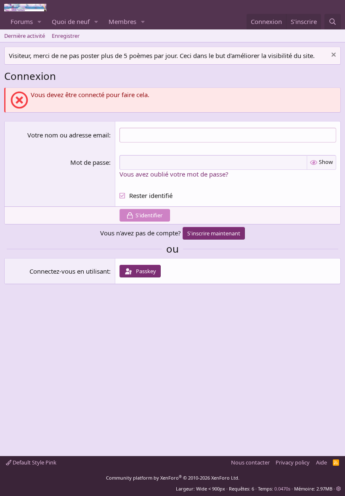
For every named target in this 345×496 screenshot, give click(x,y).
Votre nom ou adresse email (68, 135)
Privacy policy (293, 462)
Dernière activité (24, 36)
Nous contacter (250, 462)
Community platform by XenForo (172, 478)
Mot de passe (89, 162)
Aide (321, 462)
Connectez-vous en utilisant (69, 271)
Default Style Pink (33, 462)
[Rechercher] (332, 21)
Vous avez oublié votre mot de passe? (173, 174)
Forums (22, 21)
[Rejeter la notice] (332, 55)
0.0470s (282, 488)
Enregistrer (66, 36)
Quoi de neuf (71, 21)
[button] (39, 21)
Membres (122, 21)
